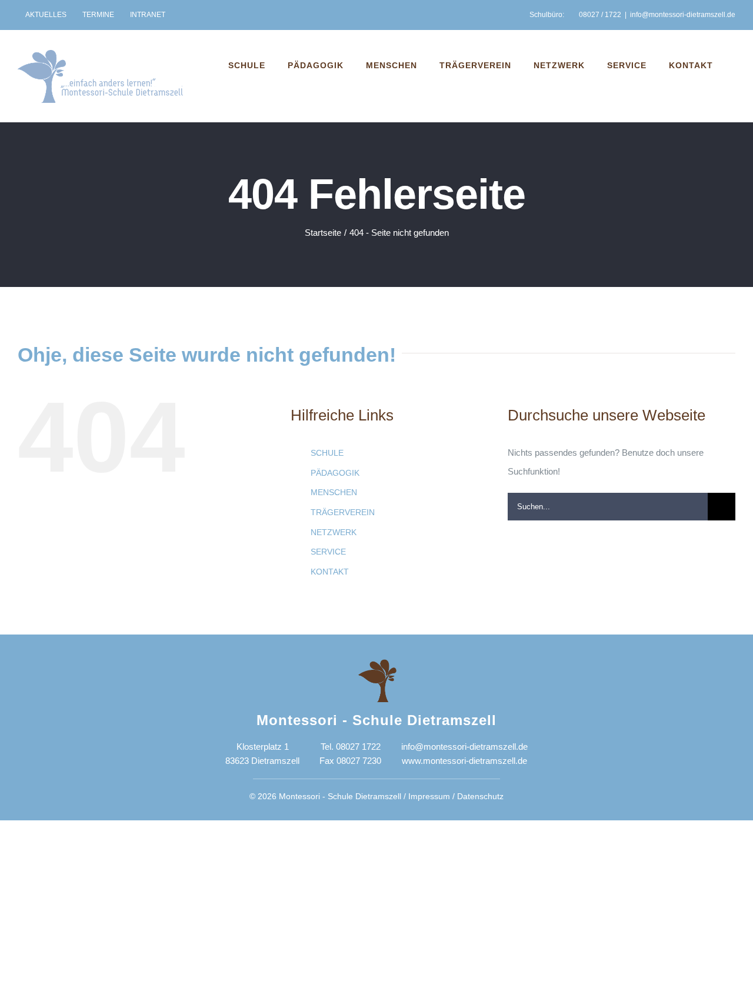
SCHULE (327, 453)
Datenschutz (480, 796)
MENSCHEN (334, 492)
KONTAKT (330, 571)
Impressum (429, 796)
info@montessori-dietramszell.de (682, 15)
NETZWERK (333, 532)
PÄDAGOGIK (335, 473)
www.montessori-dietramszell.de (464, 761)
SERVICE (328, 551)
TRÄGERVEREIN (343, 512)
